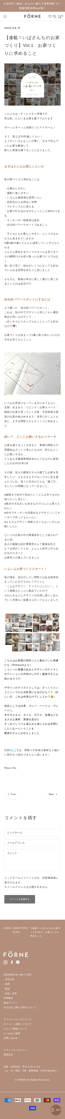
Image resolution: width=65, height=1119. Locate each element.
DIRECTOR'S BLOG (20, 930)
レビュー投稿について (15, 1028)
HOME (7, 928)
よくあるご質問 (12, 1033)
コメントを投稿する (20, 899)
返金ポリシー (11, 1003)
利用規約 (8, 998)
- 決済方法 (9, 979)
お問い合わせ (11, 1038)
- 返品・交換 (10, 993)
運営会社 (8, 1054)
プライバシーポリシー (15, 1050)
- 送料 (7, 984)
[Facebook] (12, 962)
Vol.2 (13, 750)
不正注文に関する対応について (20, 1007)
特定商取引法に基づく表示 (18, 974)
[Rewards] (56, 1110)
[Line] (18, 962)
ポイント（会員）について (18, 1024)
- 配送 (7, 988)
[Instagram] (5, 962)
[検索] (54, 16)
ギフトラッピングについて (18, 1019)
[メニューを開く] (5, 16)
